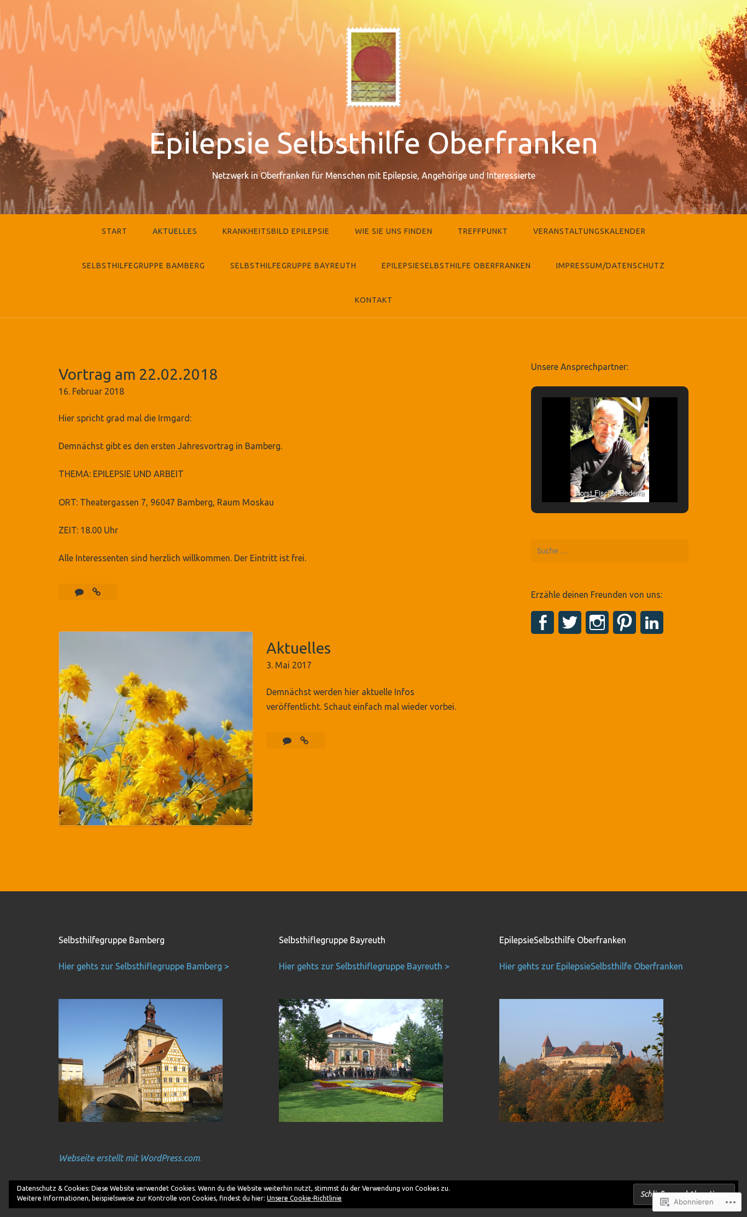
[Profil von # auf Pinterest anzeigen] (624, 622)
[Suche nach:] (609, 550)
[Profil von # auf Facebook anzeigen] (542, 622)
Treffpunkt (483, 231)
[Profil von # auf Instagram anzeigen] (597, 622)
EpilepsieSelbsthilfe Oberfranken (456, 265)
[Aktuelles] (304, 740)
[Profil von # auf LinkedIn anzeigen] (651, 622)
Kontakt (374, 300)
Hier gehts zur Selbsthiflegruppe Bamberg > (144, 966)
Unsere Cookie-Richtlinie (304, 1198)
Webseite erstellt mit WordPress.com (129, 1158)
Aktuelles (175, 231)
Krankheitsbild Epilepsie (276, 231)
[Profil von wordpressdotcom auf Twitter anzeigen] (569, 622)
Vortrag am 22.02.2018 (138, 374)
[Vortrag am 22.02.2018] (96, 592)
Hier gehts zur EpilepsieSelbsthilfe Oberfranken (591, 966)
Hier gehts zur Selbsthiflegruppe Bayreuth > (364, 966)
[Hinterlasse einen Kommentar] (288, 740)
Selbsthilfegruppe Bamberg (143, 265)
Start (114, 231)
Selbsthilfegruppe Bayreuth (293, 265)
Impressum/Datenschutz (610, 265)
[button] (584, 473)
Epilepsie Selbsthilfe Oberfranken (373, 142)
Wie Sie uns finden (394, 231)
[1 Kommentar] (80, 592)
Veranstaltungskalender (589, 231)
